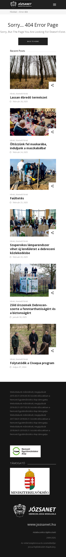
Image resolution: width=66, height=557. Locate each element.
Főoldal (13, 11)
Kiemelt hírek (22, 93)
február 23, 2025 (20, 202)
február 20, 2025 (20, 257)
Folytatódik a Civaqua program (32, 363)
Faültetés (17, 198)
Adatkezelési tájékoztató (44, 532)
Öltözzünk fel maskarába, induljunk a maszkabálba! (28, 146)
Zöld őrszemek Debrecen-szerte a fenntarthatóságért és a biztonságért (33, 309)
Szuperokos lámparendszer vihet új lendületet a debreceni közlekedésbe (32, 249)
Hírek (12, 93)
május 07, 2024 (19, 367)
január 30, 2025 (20, 317)
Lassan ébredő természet (28, 97)
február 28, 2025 (20, 101)
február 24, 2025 (20, 152)
